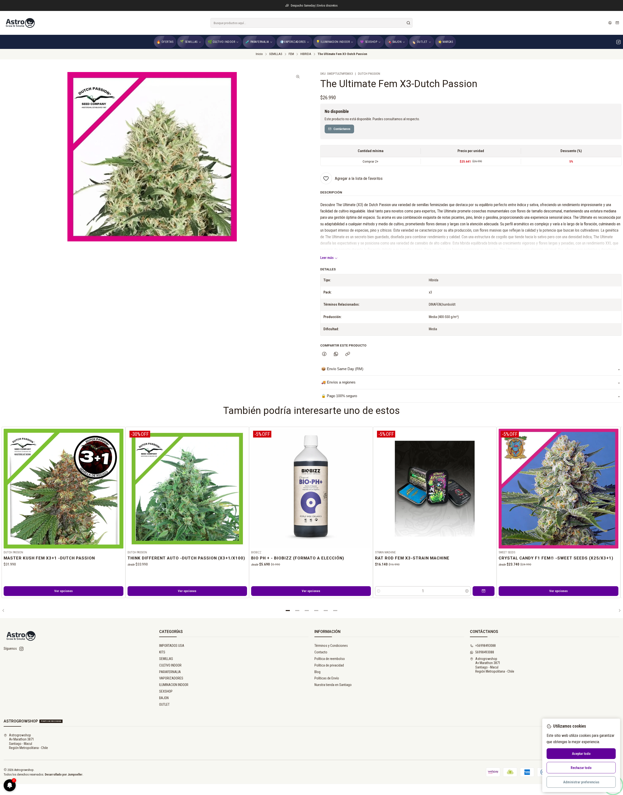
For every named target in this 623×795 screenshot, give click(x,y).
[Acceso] (610, 22)
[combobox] (311, 23)
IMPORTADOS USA (171, 646)
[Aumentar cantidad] (467, 591)
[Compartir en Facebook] (324, 354)
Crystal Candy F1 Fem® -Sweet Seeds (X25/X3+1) (556, 558)
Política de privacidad (329, 665)
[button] (288, 610)
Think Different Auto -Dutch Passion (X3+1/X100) (186, 558)
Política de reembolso (329, 659)
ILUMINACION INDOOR (173, 685)
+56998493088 (485, 646)
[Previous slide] (5, 610)
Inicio (259, 54)
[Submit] (408, 23)
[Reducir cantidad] (378, 591)
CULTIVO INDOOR (170, 665)
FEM (291, 54)
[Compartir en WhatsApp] (336, 354)
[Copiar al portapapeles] (348, 354)
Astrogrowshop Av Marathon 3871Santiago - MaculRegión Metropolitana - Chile (494, 665)
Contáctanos (341, 129)
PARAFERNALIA (170, 672)
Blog (317, 672)
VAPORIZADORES (171, 678)
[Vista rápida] (119, 488)
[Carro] (617, 22)
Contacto (320, 652)
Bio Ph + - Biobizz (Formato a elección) (297, 558)
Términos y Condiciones (331, 646)
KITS (162, 652)
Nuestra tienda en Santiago (333, 685)
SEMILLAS (275, 54)
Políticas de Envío (326, 678)
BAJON (164, 698)
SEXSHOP (166, 691)
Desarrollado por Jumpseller (63, 774)
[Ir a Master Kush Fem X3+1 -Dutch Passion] (63, 488)
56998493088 (484, 652)
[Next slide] (618, 610)
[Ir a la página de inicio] (20, 23)
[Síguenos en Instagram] (618, 42)
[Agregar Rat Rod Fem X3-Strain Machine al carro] (484, 591)
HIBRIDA (305, 54)
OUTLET (164, 704)
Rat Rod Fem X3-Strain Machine (412, 558)
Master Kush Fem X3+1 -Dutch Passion (49, 558)
